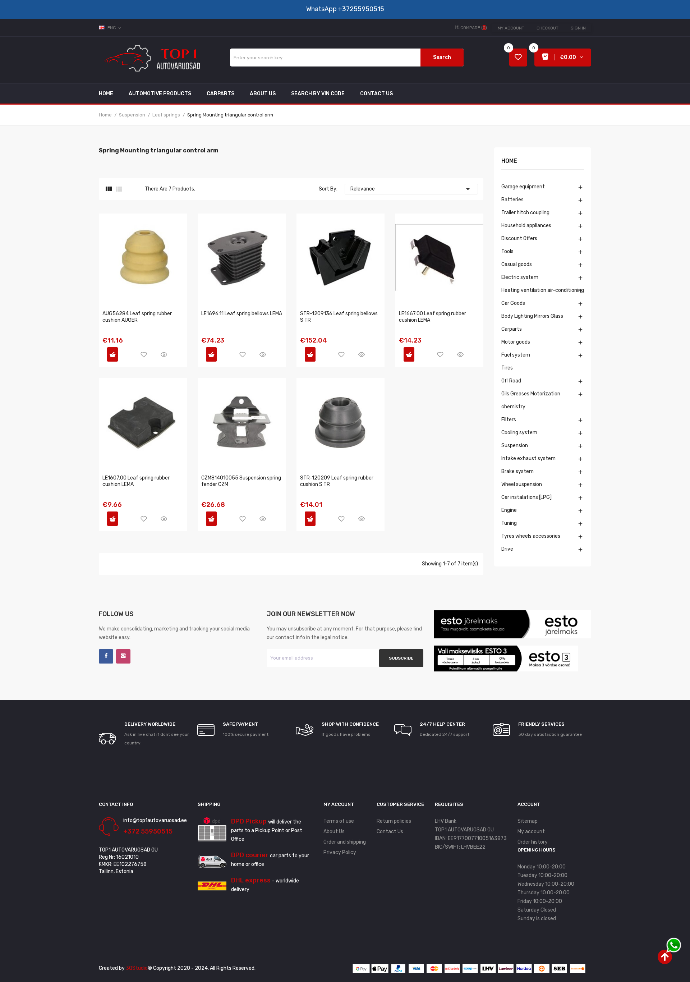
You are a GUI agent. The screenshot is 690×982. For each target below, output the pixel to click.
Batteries (512, 200)
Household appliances (526, 225)
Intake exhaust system (528, 458)
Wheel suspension (521, 484)
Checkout (547, 28)
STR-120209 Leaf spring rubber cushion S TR (336, 481)
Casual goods (516, 264)
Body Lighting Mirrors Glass (532, 316)
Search (442, 57)
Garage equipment (523, 187)
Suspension (514, 445)
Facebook (106, 656)
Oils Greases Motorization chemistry (530, 400)
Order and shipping (344, 842)
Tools (507, 251)
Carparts (511, 329)
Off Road (511, 381)
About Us (334, 832)
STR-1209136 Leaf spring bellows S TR (339, 317)
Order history (533, 842)
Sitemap (528, 821)
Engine (509, 510)
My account (511, 28)
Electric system (519, 277)
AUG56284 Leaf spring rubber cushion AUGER (137, 317)
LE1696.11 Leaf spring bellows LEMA (241, 314)
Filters (508, 420)
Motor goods (515, 342)
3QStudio (137, 968)
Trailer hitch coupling (525, 213)
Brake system (517, 471)
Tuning (509, 523)
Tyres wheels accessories (530, 536)
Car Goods (513, 303)
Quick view (163, 354)
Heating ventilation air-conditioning (542, 290)
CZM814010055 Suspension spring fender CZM (241, 481)
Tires (507, 368)
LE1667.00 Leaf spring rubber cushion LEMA (432, 317)
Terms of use (338, 821)
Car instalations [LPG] (526, 497)
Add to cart (112, 354)
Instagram (123, 656)
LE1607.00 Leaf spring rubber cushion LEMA (136, 481)
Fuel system (515, 355)
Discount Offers (519, 238)
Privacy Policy (339, 852)
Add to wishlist (143, 354)
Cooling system (519, 433)
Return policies (394, 821)
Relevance (411, 189)
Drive (507, 549)
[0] (518, 57)
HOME (509, 161)
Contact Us (390, 832)
